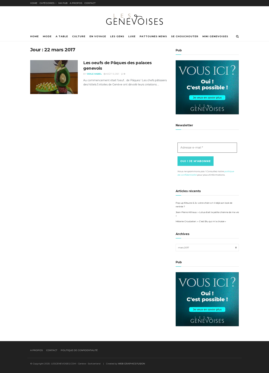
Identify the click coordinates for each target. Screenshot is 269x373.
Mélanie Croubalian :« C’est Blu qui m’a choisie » (201, 221)
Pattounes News (153, 36)
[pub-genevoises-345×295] (207, 87)
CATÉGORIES (47, 3)
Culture (78, 36)
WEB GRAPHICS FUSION (131, 363)
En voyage (97, 36)
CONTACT (90, 3)
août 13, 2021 (112, 74)
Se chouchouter (184, 36)
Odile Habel (94, 74)
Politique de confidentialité (79, 350)
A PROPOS (76, 3)
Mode (47, 36)
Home (34, 36)
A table (62, 36)
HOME (33, 3)
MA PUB (63, 3)
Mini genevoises (215, 36)
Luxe (132, 36)
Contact (51, 350)
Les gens (117, 36)
